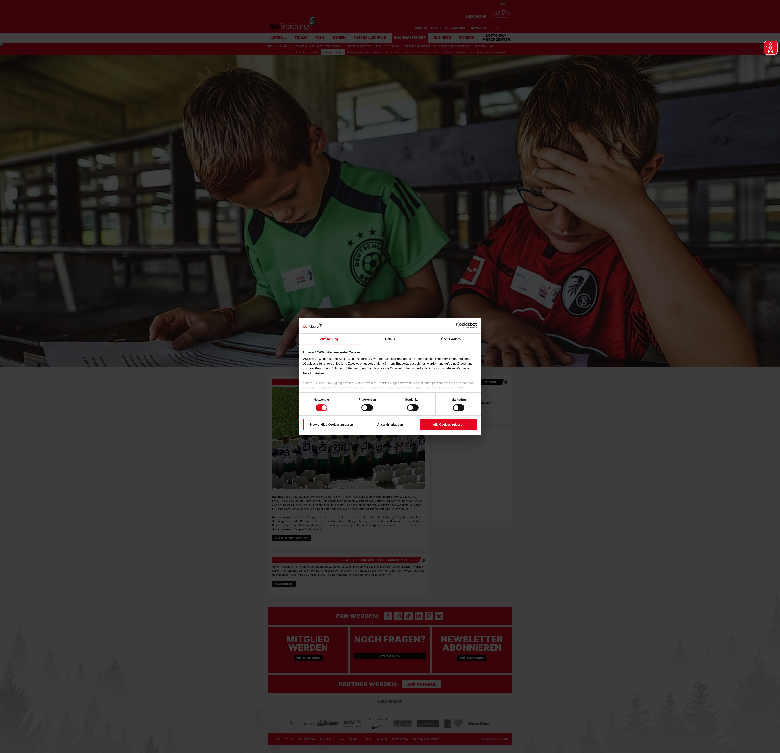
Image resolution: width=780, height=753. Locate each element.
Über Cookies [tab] (451, 339)
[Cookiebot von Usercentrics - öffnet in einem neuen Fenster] (459, 325)
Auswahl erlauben (390, 424)
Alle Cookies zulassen (448, 424)
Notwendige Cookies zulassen (331, 424)
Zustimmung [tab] (329, 339)
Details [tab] (390, 339)
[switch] (367, 407)
